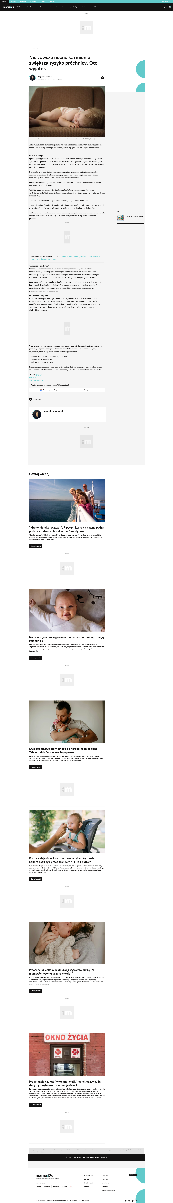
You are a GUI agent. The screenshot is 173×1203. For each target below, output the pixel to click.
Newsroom (105, 1179)
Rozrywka (52, 1)
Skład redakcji (88, 1183)
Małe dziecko (34, 7)
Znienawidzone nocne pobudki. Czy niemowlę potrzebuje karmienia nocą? (65, 258)
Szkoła (52, 7)
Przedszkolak (44, 7)
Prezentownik (60, 7)
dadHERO (43, 1)
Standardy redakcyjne (108, 1190)
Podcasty (68, 7)
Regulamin (105, 1186)
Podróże (83, 7)
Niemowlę (25, 7)
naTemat (13, 1)
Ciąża (18, 7)
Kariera (86, 1179)
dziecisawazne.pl (36, 380)
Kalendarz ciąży (92, 7)
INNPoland (23, 1)
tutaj (51, 1152)
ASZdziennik (33, 1)
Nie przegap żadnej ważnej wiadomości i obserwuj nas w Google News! (68, 390)
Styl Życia (75, 7)
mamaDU (4, 1)
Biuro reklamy (88, 1176)
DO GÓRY (132, 1175)
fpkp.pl (39, 374)
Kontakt (86, 1186)
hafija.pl (32, 377)
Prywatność (105, 1183)
